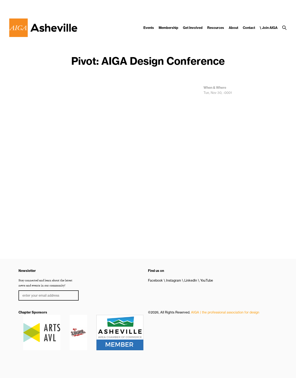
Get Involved (193, 28)
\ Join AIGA (269, 28)
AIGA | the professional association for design (225, 312)
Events (148, 28)
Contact (249, 28)
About (233, 28)
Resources (215, 28)
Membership (168, 28)
